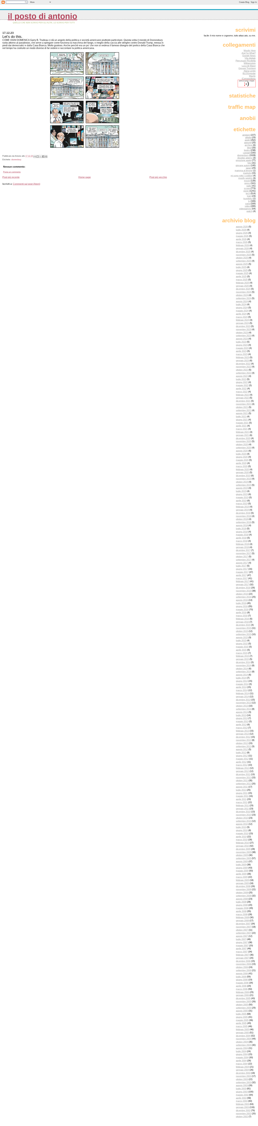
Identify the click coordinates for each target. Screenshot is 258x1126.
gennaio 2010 (242, 846)
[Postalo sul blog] (37, 156)
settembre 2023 (243, 335)
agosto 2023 (242, 338)
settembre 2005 (243, 1007)
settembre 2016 (243, 597)
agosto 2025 (242, 264)
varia (247, 203)
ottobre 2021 (242, 407)
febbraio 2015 (242, 656)
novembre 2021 (243, 404)
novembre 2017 (243, 553)
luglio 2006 (241, 976)
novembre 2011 (243, 777)
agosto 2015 (242, 637)
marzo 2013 (242, 727)
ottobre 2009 (242, 855)
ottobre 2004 (242, 1042)
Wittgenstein (250, 63)
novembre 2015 (243, 628)
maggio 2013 (242, 721)
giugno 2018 (242, 531)
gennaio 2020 (242, 472)
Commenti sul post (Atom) (26, 184)
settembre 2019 (243, 485)
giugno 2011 (242, 793)
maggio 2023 (242, 348)
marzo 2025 (242, 279)
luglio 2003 (241, 1088)
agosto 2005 (242, 1010)
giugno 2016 (242, 606)
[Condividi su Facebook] (43, 156)
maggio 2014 (242, 684)
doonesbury (16, 159)
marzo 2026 (242, 242)
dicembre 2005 (243, 998)
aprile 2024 (241, 314)
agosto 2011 (242, 786)
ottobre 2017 (242, 556)
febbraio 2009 (242, 880)
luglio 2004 (241, 1051)
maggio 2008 (242, 908)
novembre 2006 (243, 964)
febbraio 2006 (242, 992)
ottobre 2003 (242, 1079)
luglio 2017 (241, 565)
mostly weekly (245, 178)
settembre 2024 (243, 298)
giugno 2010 (242, 830)
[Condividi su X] (40, 156)
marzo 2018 (242, 541)
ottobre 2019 (242, 482)
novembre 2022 (243, 366)
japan (248, 168)
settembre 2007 (243, 933)
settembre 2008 (243, 895)
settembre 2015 (243, 634)
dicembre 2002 (243, 1110)
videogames (245, 208)
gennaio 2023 (242, 360)
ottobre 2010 (242, 818)
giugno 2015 (242, 643)
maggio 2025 (242, 273)
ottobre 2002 (242, 1116)
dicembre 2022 (243, 363)
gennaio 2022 (242, 397)
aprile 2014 (241, 687)
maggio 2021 (242, 422)
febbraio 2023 (242, 357)
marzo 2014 (242, 690)
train (249, 196)
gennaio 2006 (242, 995)
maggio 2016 (242, 609)
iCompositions (249, 78)
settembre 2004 (243, 1045)
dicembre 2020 (243, 438)
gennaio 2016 (242, 622)
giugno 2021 (242, 419)
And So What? (249, 53)
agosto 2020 (242, 450)
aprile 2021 (241, 425)
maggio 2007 (242, 945)
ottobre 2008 (242, 892)
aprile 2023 (241, 351)
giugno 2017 (242, 569)
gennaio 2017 (242, 584)
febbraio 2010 (242, 842)
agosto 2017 (242, 563)
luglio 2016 (241, 603)
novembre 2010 (243, 814)
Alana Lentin (250, 71)
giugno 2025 (242, 270)
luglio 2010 (241, 827)
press (247, 183)
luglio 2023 (241, 342)
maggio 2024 (242, 310)
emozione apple (243, 160)
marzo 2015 (242, 653)
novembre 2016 (243, 590)
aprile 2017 (241, 575)
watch (249, 211)
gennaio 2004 (242, 1070)
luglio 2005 (241, 1014)
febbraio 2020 (242, 469)
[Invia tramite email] (34, 156)
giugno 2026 (242, 233)
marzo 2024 (242, 317)
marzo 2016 (242, 615)
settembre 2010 (243, 821)
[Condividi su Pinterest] (46, 156)
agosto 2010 (242, 824)
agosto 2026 (242, 226)
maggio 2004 (242, 1057)
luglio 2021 (241, 416)
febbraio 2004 (242, 1067)
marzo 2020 (242, 466)
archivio (248, 145)
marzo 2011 (241, 802)
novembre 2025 (243, 254)
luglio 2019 (241, 491)
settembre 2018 (243, 522)
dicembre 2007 (243, 923)
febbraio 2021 (242, 432)
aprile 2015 (241, 650)
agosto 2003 (242, 1085)
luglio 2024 (241, 304)
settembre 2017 (243, 559)
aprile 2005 (241, 1023)
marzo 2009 (242, 877)
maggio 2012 (242, 758)
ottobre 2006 (242, 967)
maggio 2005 (242, 1020)
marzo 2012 (242, 765)
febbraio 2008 (242, 917)
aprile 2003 (241, 1098)
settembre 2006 (243, 970)
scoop (247, 188)
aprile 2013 (241, 724)
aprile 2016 (241, 612)
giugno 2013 (242, 718)
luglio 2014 (241, 678)
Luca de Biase (249, 65)
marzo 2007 (242, 951)
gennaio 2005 (242, 1032)
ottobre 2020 (242, 444)
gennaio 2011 (242, 808)
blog (249, 147)
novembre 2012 (243, 740)
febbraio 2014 (242, 693)
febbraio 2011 (242, 805)
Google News (249, 55)
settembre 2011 (243, 783)
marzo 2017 (242, 578)
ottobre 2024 (242, 295)
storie (246, 191)
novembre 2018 (243, 516)
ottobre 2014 (242, 668)
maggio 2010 (242, 833)
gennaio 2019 (242, 510)
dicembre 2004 (243, 1035)
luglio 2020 (241, 454)
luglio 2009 (241, 864)
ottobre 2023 (242, 332)
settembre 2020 (243, 447)
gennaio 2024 (242, 323)
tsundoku (247, 198)
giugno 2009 (242, 867)
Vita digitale (250, 58)
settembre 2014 (243, 671)
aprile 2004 (241, 1060)
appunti (247, 142)
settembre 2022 (243, 373)
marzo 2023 (242, 354)
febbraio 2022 (242, 394)
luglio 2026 (241, 229)
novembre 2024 (243, 292)
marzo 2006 (242, 989)
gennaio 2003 (242, 1107)
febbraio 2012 (242, 768)
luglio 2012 (241, 752)
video (247, 206)
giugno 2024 (242, 307)
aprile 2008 (241, 911)
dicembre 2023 (243, 326)
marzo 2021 (242, 429)
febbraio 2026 (242, 245)
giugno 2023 (242, 345)
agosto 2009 (242, 861)
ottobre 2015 (242, 631)
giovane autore (243, 165)
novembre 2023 (243, 329)
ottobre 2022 (242, 370)
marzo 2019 (242, 503)
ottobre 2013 (242, 706)
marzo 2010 (242, 839)
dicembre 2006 (243, 961)
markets (247, 173)
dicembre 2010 (243, 811)
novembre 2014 (243, 665)
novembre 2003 (243, 1076)
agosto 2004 (242, 1048)
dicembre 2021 (243, 401)
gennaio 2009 (242, 883)
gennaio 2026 (242, 248)
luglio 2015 (241, 640)
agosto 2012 (242, 749)
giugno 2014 (242, 681)
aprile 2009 (241, 874)
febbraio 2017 (242, 581)
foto (249, 163)
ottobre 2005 (242, 1004)
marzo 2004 (242, 1063)
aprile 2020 (241, 463)
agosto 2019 (242, 488)
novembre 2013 (243, 702)
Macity (252, 76)
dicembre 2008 (243, 886)
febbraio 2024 (242, 320)
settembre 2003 (243, 1082)
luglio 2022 (241, 379)
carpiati (246, 152)
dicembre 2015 (243, 625)
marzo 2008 (242, 914)
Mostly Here (250, 50)
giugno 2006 (242, 979)
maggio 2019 (242, 497)
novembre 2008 (243, 889)
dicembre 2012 (243, 737)
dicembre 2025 (243, 251)
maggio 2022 (242, 385)
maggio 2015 (242, 646)
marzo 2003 (242, 1101)
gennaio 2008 (242, 920)
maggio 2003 (242, 1095)
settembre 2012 (243, 746)
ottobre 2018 (242, 519)
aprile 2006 (241, 986)
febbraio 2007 (242, 954)
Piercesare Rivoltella (246, 60)
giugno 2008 (242, 905)
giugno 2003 (242, 1091)
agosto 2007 (242, 936)
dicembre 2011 (243, 774)
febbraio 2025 (242, 282)
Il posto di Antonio (42, 16)
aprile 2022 (241, 388)
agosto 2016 (242, 600)
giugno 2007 (242, 942)
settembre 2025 (243, 261)
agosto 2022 (242, 376)
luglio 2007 (241, 939)
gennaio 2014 (242, 696)
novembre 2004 (243, 1038)
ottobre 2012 (242, 743)
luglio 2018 (241, 528)
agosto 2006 (242, 973)
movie (247, 180)
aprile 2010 (241, 836)
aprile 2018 (241, 538)
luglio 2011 (241, 790)
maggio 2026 (242, 236)
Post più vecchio (158, 177)
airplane (246, 135)
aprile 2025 (241, 276)
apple (247, 140)
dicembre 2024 (243, 289)
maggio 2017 (242, 572)
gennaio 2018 (242, 547)
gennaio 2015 (242, 659)
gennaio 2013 (242, 734)
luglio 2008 (241, 902)
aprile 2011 (241, 799)
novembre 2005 (243, 1001)
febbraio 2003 (242, 1104)
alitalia (248, 137)
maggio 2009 (242, 870)
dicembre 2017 (243, 550)
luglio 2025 (241, 267)
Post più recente (11, 177)
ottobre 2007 (242, 930)
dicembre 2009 (243, 849)
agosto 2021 (242, 413)
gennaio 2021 (242, 435)
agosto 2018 (242, 525)
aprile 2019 (241, 500)
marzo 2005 (242, 1026)
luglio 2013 (241, 715)
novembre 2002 (243, 1113)
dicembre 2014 (243, 662)
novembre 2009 (243, 852)
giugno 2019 (242, 494)
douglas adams (244, 157)
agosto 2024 (242, 301)
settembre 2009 (243, 858)
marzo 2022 (242, 391)
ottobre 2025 (242, 257)
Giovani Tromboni (247, 68)
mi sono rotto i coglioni (241, 175)
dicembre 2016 (243, 587)
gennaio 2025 (242, 286)
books (247, 150)
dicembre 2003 (243, 1073)
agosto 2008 (242, 899)
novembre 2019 (243, 478)
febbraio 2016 (242, 618)
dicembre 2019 (243, 475)
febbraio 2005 (242, 1029)
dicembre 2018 (243, 513)
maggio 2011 (242, 796)
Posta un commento (12, 172)
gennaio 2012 (242, 771)
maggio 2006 (242, 982)
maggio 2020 (242, 460)
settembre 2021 (243, 410)
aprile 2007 (241, 948)
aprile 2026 (241, 239)
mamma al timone (243, 170)
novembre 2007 (243, 927)
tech (248, 193)
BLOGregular (249, 73)
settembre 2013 (243, 709)
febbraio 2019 (242, 506)
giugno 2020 (242, 457)
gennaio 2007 (242, 958)
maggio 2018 (242, 534)
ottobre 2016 (242, 594)
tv (249, 201)
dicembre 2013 (243, 699)
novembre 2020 (243, 441)
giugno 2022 (242, 382)
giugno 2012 (242, 755)
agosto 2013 (242, 712)
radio (248, 185)
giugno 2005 (242, 1017)
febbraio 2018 (242, 544)
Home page (84, 177)
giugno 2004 (242, 1054)
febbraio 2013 (242, 731)
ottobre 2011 (242, 780)
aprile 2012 (241, 762)
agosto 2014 (242, 674)
